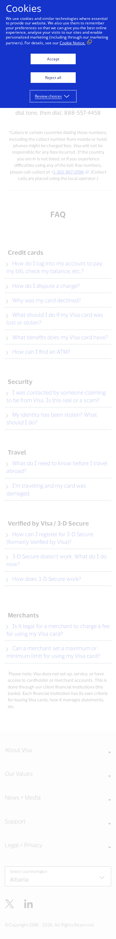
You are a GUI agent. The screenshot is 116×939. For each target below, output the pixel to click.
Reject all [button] (53, 77)
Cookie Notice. (72, 43)
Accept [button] (53, 59)
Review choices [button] (48, 96)
